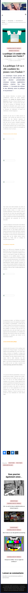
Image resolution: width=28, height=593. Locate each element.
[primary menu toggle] (3, 15)
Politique (19, 462)
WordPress (21, 590)
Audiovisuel (14, 527)
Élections (12, 462)
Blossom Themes (8, 590)
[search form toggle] (25, 14)
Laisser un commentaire (15, 60)
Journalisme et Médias (14, 48)
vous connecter (11, 576)
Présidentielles (8, 465)
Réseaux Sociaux (14, 50)
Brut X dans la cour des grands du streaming (14, 532)
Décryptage (14, 500)
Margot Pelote (8, 59)
